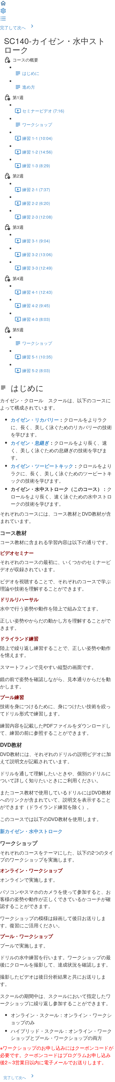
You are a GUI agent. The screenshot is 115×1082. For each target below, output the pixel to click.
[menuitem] (3, 12)
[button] (3, 5)
